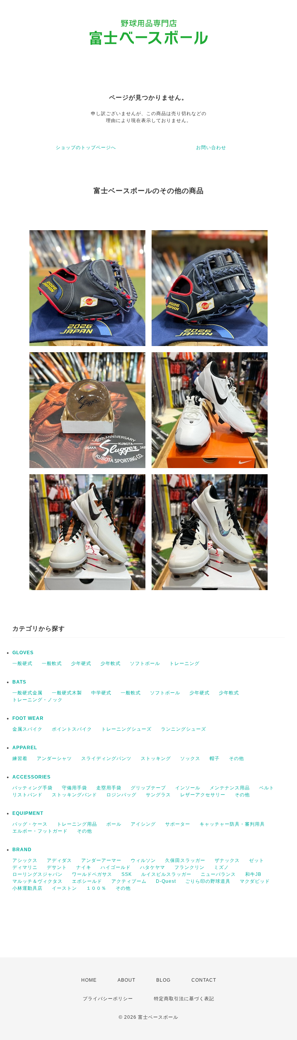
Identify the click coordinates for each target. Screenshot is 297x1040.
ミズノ (221, 867)
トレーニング (184, 663)
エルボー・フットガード (40, 831)
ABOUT (126, 980)
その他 (236, 758)
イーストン (64, 888)
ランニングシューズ (183, 729)
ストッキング (156, 758)
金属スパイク (27, 729)
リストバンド (27, 794)
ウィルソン (143, 860)
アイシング (143, 824)
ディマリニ (25, 867)
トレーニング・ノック (37, 699)
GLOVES (23, 652)
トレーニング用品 (77, 824)
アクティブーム (129, 881)
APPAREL (24, 747)
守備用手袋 (74, 788)
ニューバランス (218, 874)
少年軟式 (111, 663)
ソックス (190, 758)
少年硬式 (81, 663)
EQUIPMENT (27, 813)
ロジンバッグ (121, 794)
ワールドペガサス (92, 874)
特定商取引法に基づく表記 (184, 998)
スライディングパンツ (106, 758)
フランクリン (189, 867)
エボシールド (87, 881)
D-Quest (166, 881)
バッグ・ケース (30, 824)
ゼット (256, 860)
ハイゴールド (116, 867)
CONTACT (203, 980)
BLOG (163, 980)
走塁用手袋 (108, 788)
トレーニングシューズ (126, 729)
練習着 (19, 758)
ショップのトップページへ (86, 147)
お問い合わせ (211, 147)
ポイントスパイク (72, 729)
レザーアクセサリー (202, 794)
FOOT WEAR (28, 718)
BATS (19, 682)
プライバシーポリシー (108, 998)
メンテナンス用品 (230, 788)
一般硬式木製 (67, 693)
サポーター (177, 824)
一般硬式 (22, 663)
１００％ (96, 888)
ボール (113, 824)
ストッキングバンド (74, 794)
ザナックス (227, 860)
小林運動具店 (27, 888)
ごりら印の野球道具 (207, 881)
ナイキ (83, 867)
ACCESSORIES (31, 777)
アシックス (25, 860)
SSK (126, 874)
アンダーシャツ (54, 758)
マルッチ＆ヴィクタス (37, 881)
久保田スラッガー (185, 860)
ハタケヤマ (152, 867)
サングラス (158, 794)
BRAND (22, 849)
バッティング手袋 (32, 788)
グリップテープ (148, 788)
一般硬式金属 (27, 693)
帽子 (215, 758)
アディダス (59, 860)
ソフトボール (145, 663)
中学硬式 (101, 693)
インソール (187, 788)
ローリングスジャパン (37, 874)
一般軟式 (52, 663)
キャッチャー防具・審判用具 (232, 824)
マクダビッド (255, 881)
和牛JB (253, 874)
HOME (89, 980)
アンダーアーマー (101, 860)
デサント (57, 867)
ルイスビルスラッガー (166, 874)
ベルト (266, 788)
